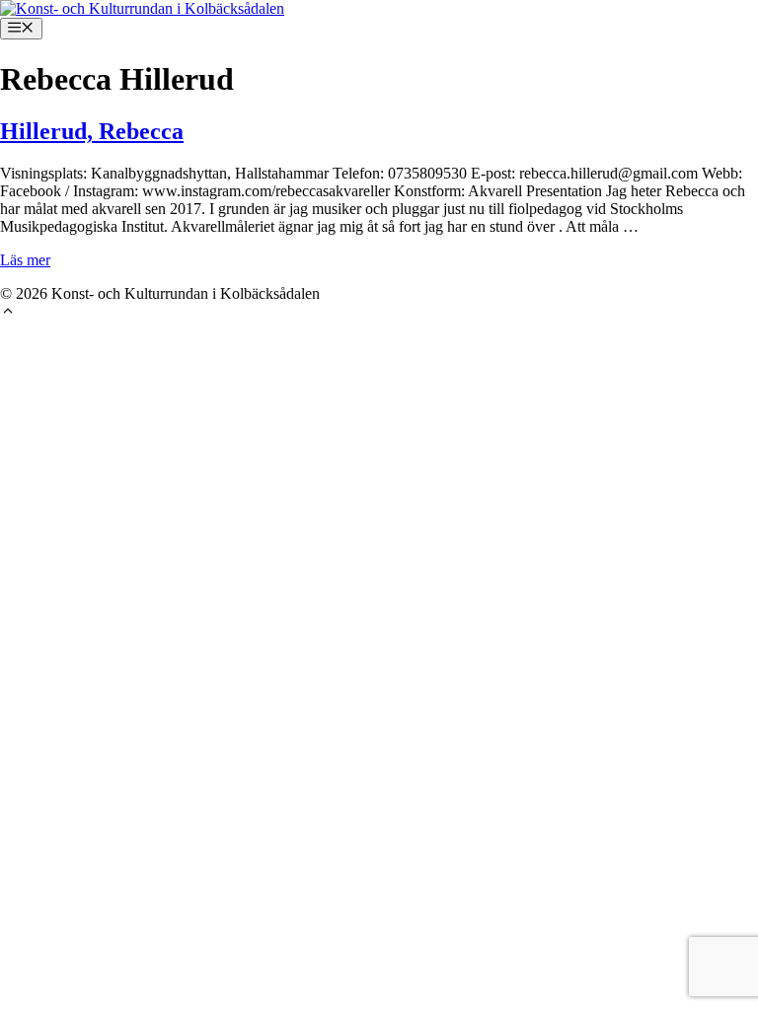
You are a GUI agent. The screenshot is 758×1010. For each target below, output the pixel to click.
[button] (8, 313)
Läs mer (25, 260)
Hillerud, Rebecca (92, 131)
